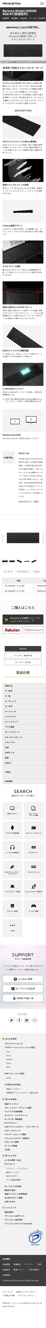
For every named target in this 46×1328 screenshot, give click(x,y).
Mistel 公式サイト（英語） (29, 501)
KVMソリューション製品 (14, 1073)
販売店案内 (8, 1212)
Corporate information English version (21, 1280)
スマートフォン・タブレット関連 (17, 1107)
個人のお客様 (10, 1099)
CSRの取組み (33, 1269)
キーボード (8, 571)
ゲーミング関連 (10, 1145)
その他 (7, 1149)
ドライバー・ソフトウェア (17, 1168)
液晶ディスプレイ (13, 1089)
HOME (4, 62)
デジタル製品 (12, 62)
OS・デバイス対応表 (23, 662)
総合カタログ (11, 1176)
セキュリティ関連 (11, 1142)
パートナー (29, 1264)
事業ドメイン (19, 1269)
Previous (2, 538)
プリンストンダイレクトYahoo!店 (18, 1223)
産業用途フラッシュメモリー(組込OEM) (22, 1092)
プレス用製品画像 (13, 1179)
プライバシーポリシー (26, 1295)
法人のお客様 (10, 1038)
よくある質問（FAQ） (13, 1160)
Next (43, 538)
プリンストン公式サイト (14, 1216)
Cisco (8, 1055)
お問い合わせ (9, 1201)
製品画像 (15, 18)
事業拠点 (17, 1264)
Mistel (36, 571)
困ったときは (10, 1155)
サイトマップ (8, 1292)
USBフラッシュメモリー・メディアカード (21, 1126)
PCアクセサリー (24, 62)
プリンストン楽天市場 (13, 1219)
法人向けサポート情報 (13, 1197)
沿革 (39, 1264)
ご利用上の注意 (9, 1295)
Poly (8, 1051)
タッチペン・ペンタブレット (16, 1115)
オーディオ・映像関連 (13, 1119)
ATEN (8, 1078)
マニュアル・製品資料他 (23, 655)
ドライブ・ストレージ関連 (15, 1134)
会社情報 (6, 1259)
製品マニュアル (12, 1172)
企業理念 (6, 1269)
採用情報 (6, 1275)
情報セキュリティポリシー (26, 1292)
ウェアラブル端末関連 (13, 1111)
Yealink (9, 1059)
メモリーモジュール (12, 1130)
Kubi (8, 1067)
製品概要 (6, 18)
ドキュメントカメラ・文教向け (17, 1138)
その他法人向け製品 (12, 1084)
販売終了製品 (9, 1190)
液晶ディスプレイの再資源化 (16, 1194)
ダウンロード (9, 1164)
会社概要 (6, 1264)
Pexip (8, 1063)
